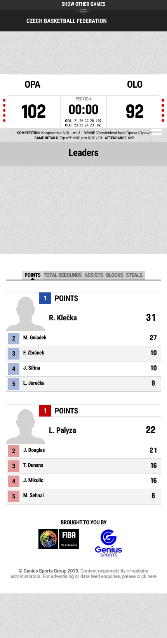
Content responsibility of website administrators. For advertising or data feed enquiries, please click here (83, 573)
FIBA (58, 543)
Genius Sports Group (108, 543)
